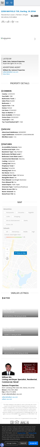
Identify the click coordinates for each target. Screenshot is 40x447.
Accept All (33, 443)
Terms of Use (32, 433)
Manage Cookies (12, 443)
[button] (2, 445)
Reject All (23, 443)
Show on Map (21, 253)
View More (6, 74)
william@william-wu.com (10, 72)
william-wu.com (7, 399)
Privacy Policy (22, 433)
